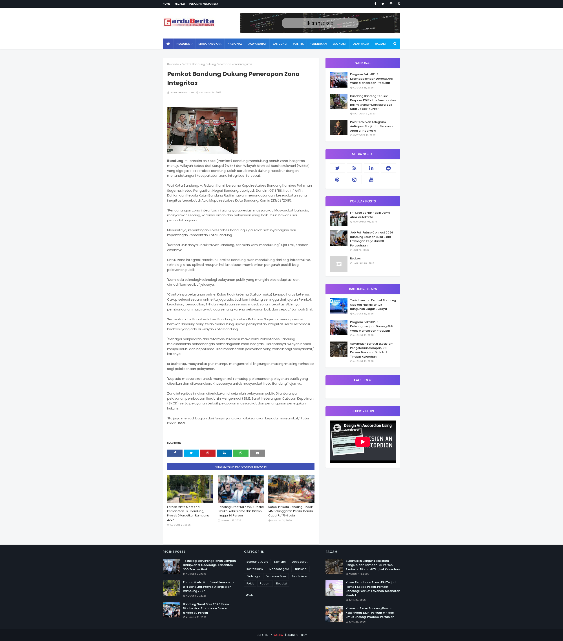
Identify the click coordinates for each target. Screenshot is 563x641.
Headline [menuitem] (183, 44)
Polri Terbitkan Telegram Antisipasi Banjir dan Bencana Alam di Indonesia (371, 126)
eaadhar (279, 635)
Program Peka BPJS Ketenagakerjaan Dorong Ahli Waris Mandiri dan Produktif (371, 78)
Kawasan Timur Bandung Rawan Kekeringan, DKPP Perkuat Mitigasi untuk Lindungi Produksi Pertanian (370, 612)
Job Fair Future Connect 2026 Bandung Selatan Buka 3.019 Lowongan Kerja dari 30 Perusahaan (371, 239)
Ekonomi (280, 562)
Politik (250, 583)
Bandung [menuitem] (279, 44)
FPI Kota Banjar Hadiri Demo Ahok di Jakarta (370, 215)
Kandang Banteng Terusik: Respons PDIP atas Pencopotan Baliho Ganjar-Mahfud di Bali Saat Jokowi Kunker (373, 102)
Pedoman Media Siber (203, 4)
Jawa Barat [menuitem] (257, 44)
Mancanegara (279, 569)
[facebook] (375, 3)
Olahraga (253, 576)
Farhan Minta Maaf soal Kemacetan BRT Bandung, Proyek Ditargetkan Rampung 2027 (188, 513)
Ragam (265, 583)
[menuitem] (168, 44)
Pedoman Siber (276, 576)
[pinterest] (398, 3)
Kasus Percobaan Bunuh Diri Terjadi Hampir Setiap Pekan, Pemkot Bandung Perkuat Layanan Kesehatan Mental (373, 588)
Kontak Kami (255, 569)
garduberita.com (182, 92)
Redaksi (180, 4)
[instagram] (391, 3)
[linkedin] (371, 168)
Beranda (173, 64)
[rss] (354, 168)
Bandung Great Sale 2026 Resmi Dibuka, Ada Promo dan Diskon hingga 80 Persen (241, 511)
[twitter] (383, 3)
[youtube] (371, 179)
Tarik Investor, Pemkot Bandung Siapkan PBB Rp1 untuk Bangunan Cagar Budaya (373, 304)
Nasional (301, 569)
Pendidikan (299, 576)
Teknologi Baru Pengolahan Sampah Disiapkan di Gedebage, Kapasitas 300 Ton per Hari (209, 565)
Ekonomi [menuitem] (340, 44)
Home (166, 4)
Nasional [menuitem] (234, 44)
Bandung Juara (257, 562)
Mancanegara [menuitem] (209, 44)
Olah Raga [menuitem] (361, 44)
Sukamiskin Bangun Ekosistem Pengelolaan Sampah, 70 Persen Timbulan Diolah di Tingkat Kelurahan (371, 350)
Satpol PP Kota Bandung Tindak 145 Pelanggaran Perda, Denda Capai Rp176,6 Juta (290, 511)
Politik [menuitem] (298, 44)
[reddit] (388, 168)
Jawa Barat (299, 562)
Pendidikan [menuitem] (318, 44)
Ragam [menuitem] (380, 44)
